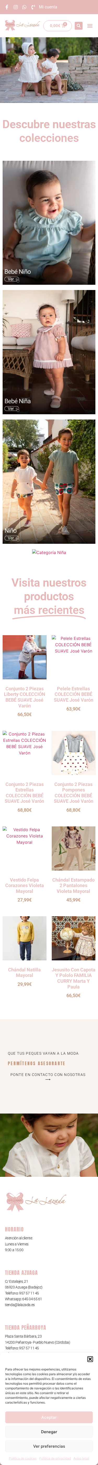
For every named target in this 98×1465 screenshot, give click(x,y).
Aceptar (49, 1417)
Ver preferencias (49, 1446)
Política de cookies (23, 1458)
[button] (90, 1359)
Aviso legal (81, 1458)
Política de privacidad (55, 1458)
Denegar (49, 1431)
